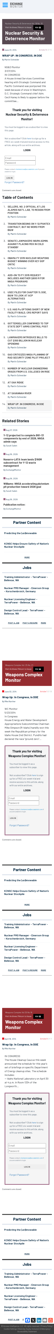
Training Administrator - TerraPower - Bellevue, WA (26, 578)
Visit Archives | (11, 27)
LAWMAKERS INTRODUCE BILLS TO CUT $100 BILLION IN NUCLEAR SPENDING (27, 340)
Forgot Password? (14, 182)
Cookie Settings (10, 1329)
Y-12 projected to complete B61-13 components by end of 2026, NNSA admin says (23, 438)
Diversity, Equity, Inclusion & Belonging (34, 1329)
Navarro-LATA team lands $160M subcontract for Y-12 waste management (22, 462)
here (29, 138)
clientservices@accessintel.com (26, 169)
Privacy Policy (46, 1326)
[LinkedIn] (39, 1320)
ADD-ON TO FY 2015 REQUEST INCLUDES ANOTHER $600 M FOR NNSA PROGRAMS (26, 278)
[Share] (50, 1320)
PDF (37, 27)
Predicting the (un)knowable (20, 533)
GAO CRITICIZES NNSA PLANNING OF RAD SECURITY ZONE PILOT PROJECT (29, 356)
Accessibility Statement (27, 1331)
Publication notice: (14, 504)
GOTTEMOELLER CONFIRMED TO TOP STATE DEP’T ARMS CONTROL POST (28, 325)
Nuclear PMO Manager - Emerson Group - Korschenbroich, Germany (26, 589)
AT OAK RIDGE (16, 382)
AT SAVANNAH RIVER (19, 393)
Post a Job (13, 623)
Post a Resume (30, 623)
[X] (33, 1320)
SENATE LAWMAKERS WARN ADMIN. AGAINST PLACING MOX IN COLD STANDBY (28, 244)
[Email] (45, 1320)
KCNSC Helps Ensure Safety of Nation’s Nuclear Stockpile (26, 545)
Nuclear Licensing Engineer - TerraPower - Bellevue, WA (20, 601)
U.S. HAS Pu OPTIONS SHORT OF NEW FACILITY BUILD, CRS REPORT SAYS (29, 311)
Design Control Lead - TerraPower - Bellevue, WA (24, 612)
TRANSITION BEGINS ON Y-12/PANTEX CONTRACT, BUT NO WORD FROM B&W (29, 227)
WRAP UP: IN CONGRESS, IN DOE (26, 404)
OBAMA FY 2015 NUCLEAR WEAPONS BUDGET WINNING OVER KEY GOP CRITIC (28, 261)
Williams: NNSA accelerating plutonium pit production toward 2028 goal (26, 485)
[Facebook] (27, 1320)
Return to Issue (24, 27)
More (27, 557)
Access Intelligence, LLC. (13, 1326)
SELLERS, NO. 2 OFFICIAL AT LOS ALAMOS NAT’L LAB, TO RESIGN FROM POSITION (29, 209)
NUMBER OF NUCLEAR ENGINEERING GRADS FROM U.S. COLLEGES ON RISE (29, 370)
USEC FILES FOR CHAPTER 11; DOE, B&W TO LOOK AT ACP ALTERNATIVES (27, 295)
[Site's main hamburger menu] (5, 5)
